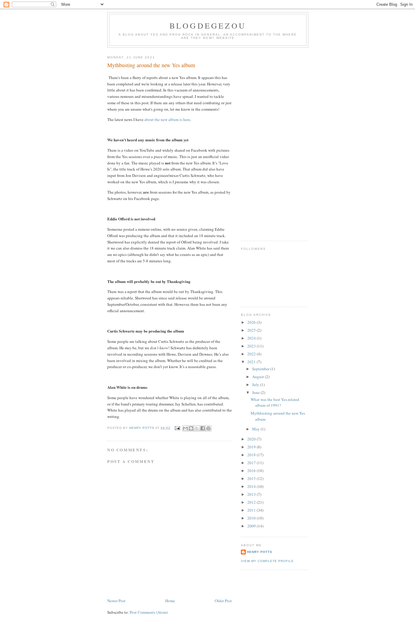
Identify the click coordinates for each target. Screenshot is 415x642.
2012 (252, 502)
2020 (252, 439)
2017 (252, 462)
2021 (252, 361)
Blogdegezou (208, 25)
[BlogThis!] (191, 428)
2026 (252, 322)
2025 (252, 330)
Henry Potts (259, 552)
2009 (252, 526)
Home (170, 600)
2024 (252, 338)
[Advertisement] (265, 142)
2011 (252, 510)
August (258, 376)
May (256, 429)
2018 (252, 454)
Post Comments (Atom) (149, 612)
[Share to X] (197, 428)
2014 (252, 486)
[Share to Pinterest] (208, 428)
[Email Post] (177, 428)
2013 (252, 494)
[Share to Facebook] (203, 428)
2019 (252, 447)
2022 (252, 354)
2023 (252, 346)
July (256, 384)
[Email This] (185, 428)
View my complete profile (267, 561)
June (256, 392)
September (261, 368)
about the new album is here (167, 119)
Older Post (223, 600)
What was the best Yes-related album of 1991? (275, 402)
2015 (252, 478)
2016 (252, 470)
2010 (252, 518)
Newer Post (116, 600)
